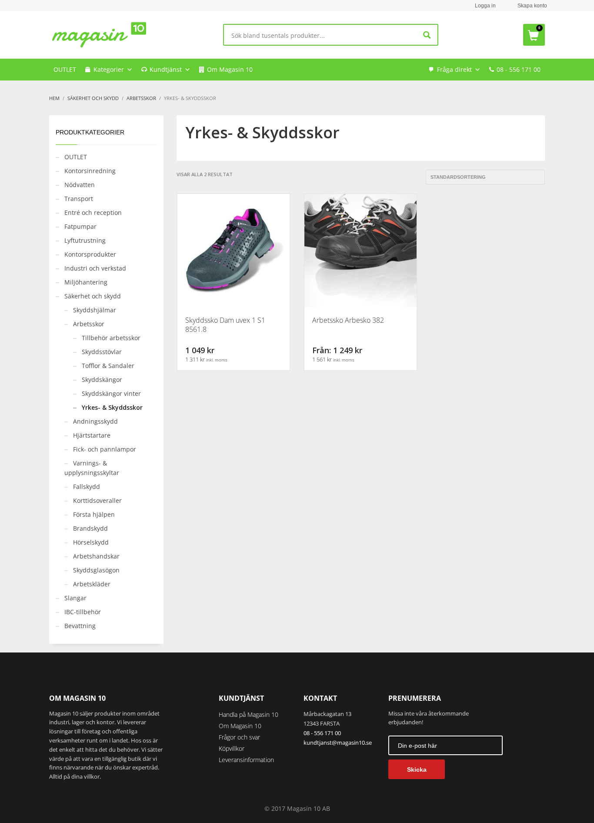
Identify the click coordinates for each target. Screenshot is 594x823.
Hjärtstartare (91, 435)
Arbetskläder (91, 584)
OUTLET (64, 69)
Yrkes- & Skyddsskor (112, 407)
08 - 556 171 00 (519, 69)
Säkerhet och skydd (92, 296)
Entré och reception (93, 212)
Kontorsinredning (90, 171)
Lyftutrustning (85, 240)
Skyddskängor (102, 379)
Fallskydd (86, 486)
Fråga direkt (454, 69)
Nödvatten (79, 185)
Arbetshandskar (96, 556)
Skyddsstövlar (102, 352)
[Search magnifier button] (427, 35)
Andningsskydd (95, 421)
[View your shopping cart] (534, 35)
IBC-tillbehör (82, 612)
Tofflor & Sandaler (108, 365)
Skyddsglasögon (96, 570)
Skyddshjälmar (94, 310)
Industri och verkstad (95, 268)
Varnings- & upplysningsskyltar (91, 468)
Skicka (417, 769)
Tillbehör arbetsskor (111, 338)
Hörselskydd (91, 542)
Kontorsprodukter (90, 254)
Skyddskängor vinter (111, 393)
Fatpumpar (80, 226)
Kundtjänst (166, 69)
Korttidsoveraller (97, 500)
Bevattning (80, 626)
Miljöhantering (85, 282)
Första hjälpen (94, 514)
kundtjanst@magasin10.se (338, 742)
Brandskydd (90, 528)
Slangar (75, 598)
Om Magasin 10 (230, 69)
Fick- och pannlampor (104, 449)
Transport (78, 198)
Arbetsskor (88, 324)
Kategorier (108, 69)
